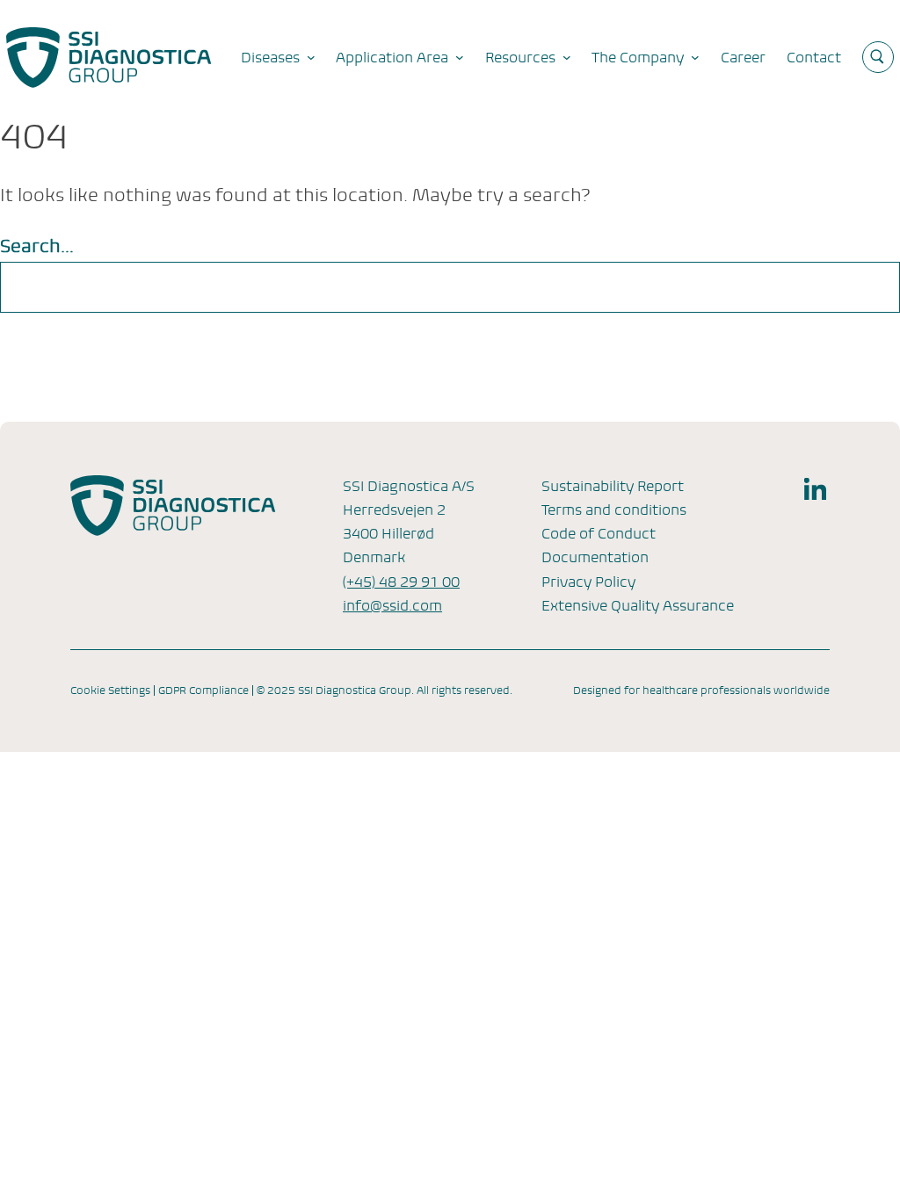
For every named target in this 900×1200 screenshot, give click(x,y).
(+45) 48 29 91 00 (401, 582)
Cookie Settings (110, 690)
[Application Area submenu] (459, 57)
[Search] (863, 287)
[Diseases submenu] (311, 57)
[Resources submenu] (566, 57)
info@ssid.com (392, 605)
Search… (37, 246)
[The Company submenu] (695, 57)
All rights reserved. (464, 690)
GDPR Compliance (203, 690)
